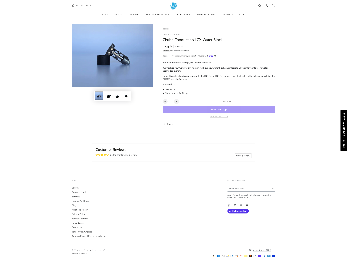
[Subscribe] (273, 188)
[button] (259, 6)
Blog (74, 205)
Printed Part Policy (81, 200)
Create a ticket (79, 192)
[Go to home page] (173, 6)
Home (165, 29)
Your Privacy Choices (82, 231)
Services (76, 196)
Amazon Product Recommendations (89, 236)
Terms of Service (80, 218)
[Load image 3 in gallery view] (117, 96)
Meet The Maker (80, 209)
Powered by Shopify (79, 253)
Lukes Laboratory (171, 35)
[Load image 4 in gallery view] (126, 96)
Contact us (77, 227)
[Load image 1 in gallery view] (99, 96)
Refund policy (78, 222)
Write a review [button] (243, 155)
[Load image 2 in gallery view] (108, 96)
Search (75, 187)
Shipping (166, 50)
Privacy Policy (78, 214)
